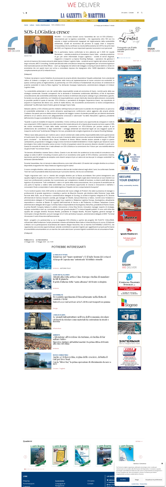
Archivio (138, 441)
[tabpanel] (129, 51)
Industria (63, 21)
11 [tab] (41, 469)
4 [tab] (122, 57)
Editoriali (123, 21)
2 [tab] (119, 57)
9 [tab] (38, 469)
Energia (55, 308)
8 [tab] (129, 57)
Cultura (103, 21)
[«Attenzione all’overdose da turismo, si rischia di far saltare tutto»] (38, 341)
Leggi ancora (129, 51)
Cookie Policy (135, 484)
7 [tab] (128, 57)
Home (26, 25)
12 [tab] (43, 469)
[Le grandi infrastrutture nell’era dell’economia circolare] (38, 321)
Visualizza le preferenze (153, 480)
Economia (83, 21)
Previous (25, 456)
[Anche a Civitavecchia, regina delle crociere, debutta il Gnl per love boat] (38, 361)
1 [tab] (117, 57)
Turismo (93, 21)
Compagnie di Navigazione (60, 485)
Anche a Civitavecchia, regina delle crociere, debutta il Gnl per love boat (80, 358)
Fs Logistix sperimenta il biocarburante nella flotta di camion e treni (79, 298)
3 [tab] (121, 57)
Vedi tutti (136, 61)
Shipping (26, 481)
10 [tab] (40, 469)
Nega (137, 480)
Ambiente (43, 21)
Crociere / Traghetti (59, 368)
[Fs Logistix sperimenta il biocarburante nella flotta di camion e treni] (38, 300)
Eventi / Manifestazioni (43, 25)
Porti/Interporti (28, 484)
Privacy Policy (143, 484)
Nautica (112, 21)
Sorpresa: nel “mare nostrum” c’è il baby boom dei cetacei (82, 256)
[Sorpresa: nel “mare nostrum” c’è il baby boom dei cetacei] (38, 260)
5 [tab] (124, 57)
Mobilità (53, 21)
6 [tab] (126, 57)
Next (140, 456)
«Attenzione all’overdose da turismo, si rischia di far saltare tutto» (79, 338)
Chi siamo (124, 13)
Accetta (123, 480)
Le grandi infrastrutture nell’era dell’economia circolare (81, 316)
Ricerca (73, 21)
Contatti (131, 13)
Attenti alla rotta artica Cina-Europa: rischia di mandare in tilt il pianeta (81, 278)
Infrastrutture (57, 328)
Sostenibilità (59, 481)
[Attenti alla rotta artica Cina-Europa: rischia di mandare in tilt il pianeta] (38, 280)
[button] (162, 463)
